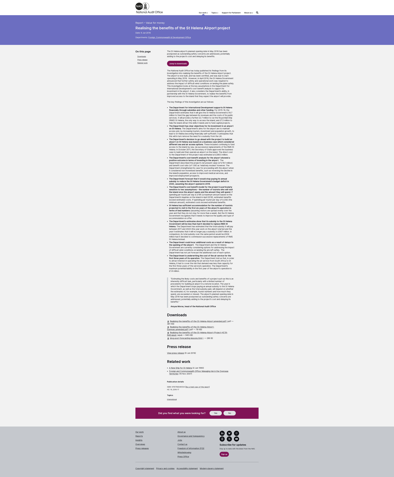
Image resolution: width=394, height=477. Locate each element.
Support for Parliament (231, 13)
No (229, 413)
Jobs (180, 440)
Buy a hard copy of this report (197, 387)
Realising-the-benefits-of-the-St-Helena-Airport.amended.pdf (198, 321)
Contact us (182, 444)
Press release (142, 60)
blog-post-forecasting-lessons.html (186, 338)
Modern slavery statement (212, 468)
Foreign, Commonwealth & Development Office (169, 37)
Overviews (140, 444)
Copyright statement (144, 468)
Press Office (183, 456)
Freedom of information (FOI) (191, 448)
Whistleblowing (184, 452)
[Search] (257, 12)
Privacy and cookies (165, 468)
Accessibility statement (187, 468)
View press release (175, 353)
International (172, 399)
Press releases (142, 448)
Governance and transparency (191, 436)
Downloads (141, 56)
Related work (142, 63)
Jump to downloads (178, 64)
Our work (139, 432)
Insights (138, 440)
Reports (139, 436)
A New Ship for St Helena (180, 368)
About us (182, 432)
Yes (215, 413)
